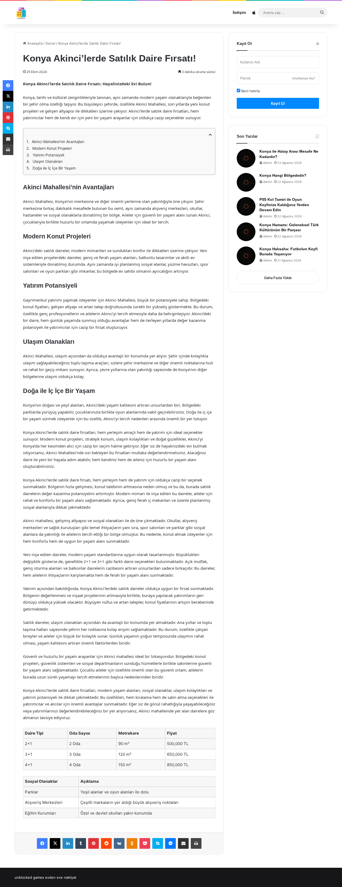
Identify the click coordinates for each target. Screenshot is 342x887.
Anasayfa (34, 43)
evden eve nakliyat (60, 877)
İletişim (239, 12)
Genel (50, 43)
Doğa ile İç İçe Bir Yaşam (54, 168)
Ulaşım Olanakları (48, 161)
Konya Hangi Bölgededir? (282, 175)
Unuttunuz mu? (303, 78)
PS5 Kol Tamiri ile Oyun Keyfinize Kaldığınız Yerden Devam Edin (284, 204)
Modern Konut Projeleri (52, 148)
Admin (267, 163)
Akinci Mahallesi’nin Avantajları (58, 141)
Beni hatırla (250, 91)
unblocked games (29, 877)
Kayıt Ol (278, 103)
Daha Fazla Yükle (278, 278)
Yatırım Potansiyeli (48, 155)
